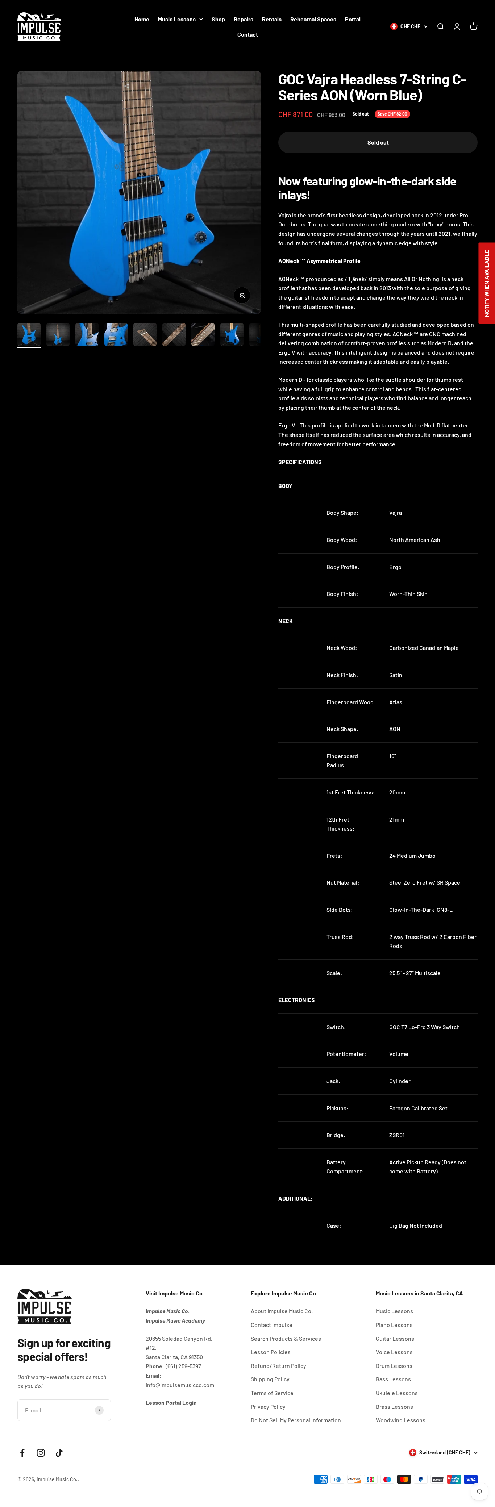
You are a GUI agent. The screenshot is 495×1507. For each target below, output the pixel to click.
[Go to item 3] (87, 335)
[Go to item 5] (145, 335)
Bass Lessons (393, 1378)
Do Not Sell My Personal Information (296, 1419)
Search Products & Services (286, 1338)
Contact (247, 34)
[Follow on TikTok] (59, 1453)
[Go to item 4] (116, 335)
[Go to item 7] (203, 335)
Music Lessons (177, 19)
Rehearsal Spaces (313, 19)
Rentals (272, 19)
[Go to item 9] (261, 335)
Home (141, 19)
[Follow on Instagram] (41, 1453)
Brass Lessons (394, 1406)
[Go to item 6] (174, 335)
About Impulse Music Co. (282, 1310)
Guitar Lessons (395, 1338)
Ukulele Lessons (397, 1392)
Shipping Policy (270, 1378)
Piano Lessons (394, 1324)
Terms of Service (272, 1392)
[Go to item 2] (58, 335)
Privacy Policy (268, 1406)
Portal (353, 19)
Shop (218, 19)
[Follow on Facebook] (22, 1453)
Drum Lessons (394, 1365)
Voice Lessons (394, 1351)
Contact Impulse (271, 1324)
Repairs (243, 19)
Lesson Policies (271, 1351)
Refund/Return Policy (278, 1365)
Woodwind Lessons (400, 1419)
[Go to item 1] (29, 335)
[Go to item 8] (232, 335)
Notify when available (486, 283)
